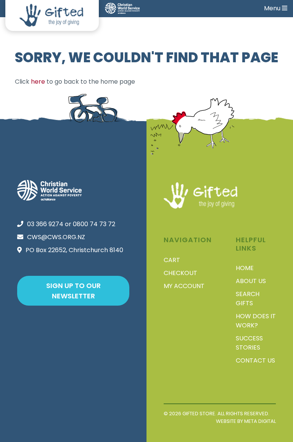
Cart (172, 260)
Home (245, 268)
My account (184, 286)
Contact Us (255, 360)
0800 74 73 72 (94, 224)
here (38, 81)
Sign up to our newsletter (73, 291)
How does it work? (256, 321)
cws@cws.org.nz (56, 237)
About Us (251, 281)
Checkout (180, 273)
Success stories (249, 343)
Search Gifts (247, 299)
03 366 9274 (45, 224)
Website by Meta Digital (246, 421)
